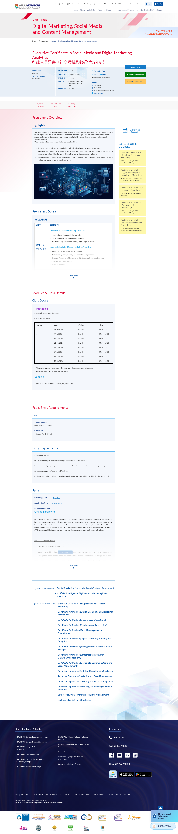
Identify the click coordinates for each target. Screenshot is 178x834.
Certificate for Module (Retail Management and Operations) (81, 631)
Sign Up (159, 4)
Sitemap (111, 795)
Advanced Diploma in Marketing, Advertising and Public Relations (85, 688)
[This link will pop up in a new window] (126, 774)
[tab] (73, 117)
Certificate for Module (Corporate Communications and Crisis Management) (85, 664)
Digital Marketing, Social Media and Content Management (67, 29)
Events (71, 4)
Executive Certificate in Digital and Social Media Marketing (81, 605)
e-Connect (134, 130)
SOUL (119, 4)
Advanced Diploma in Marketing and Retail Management (85, 681)
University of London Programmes (70, 752)
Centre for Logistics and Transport (70, 764)
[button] (141, 4)
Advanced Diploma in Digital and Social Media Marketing (85, 671)
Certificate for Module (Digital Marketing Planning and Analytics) (84, 640)
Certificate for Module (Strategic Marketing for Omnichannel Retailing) (81, 656)
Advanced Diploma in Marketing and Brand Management (85, 676)
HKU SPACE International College (28, 766)
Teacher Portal (51, 795)
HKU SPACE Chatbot (165, 826)
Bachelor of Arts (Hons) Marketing (74, 700)
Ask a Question (98, 93)
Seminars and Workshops (84, 4)
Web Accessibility (123, 795)
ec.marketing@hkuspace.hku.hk (104, 90)
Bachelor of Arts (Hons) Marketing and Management (83, 694)
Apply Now (135, 67)
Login (149, 4)
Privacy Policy (99, 795)
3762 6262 (119, 737)
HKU (55, 4)
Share (95, 74)
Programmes (43, 41)
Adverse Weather (129, 4)
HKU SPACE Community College (28, 754)
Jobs (16, 795)
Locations (99, 4)
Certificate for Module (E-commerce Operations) (82, 620)
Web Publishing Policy (82, 795)
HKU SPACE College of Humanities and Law (31, 742)
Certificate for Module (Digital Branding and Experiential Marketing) (86, 613)
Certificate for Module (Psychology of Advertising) (82, 625)
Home (34, 41)
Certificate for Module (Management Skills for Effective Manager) (85, 648)
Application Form (99, 71)
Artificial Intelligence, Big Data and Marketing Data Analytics (82, 595)
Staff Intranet (66, 795)
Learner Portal (111, 4)
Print (104, 74)
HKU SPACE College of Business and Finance (32, 737)
